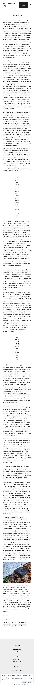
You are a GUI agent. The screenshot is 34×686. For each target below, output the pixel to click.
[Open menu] (30, 5)
